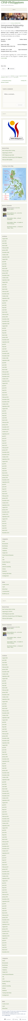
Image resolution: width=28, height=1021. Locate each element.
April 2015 (4, 491)
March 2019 (4, 394)
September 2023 (5, 298)
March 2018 (4, 420)
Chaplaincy (4, 550)
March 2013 (4, 530)
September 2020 (5, 360)
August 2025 (5, 259)
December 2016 (5, 452)
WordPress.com (5, 593)
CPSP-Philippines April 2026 (8, 155)
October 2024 (5, 277)
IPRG (7, 77)
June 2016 (4, 466)
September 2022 (5, 323)
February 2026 (5, 247)
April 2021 (4, 349)
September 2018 (5, 406)
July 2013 (4, 521)
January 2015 (5, 498)
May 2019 (4, 390)
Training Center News (6, 573)
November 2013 (5, 512)
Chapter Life (4, 552)
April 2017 (4, 443)
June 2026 (4, 241)
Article (3, 541)
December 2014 (5, 500)
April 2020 (4, 367)
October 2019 (5, 378)
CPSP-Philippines (12, 2)
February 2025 (5, 270)
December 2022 (5, 319)
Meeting (4, 564)
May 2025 (4, 266)
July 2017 (4, 436)
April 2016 (4, 470)
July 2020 (4, 362)
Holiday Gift (24, 80)
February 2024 (5, 291)
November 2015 (5, 479)
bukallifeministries (15, 23)
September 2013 (5, 516)
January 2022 (5, 337)
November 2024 (5, 275)
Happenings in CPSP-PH (7, 152)
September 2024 (5, 280)
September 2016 (5, 459)
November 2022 (5, 321)
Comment (20, 105)
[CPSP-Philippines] (14, 20)
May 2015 (4, 489)
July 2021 (4, 344)
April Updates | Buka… (12, 218)
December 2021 (5, 339)
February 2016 (5, 475)
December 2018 (5, 399)
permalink (16, 77)
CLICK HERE (4, 58)
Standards (4, 571)
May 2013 (4, 525)
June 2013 (4, 523)
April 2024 (4, 287)
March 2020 (4, 369)
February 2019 (5, 397)
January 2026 (5, 250)
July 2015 (4, 484)
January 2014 (5, 509)
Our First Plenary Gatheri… (13, 208)
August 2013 (5, 519)
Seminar (12, 75)
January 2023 (5, 316)
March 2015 (4, 493)
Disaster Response (6, 562)
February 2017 (5, 447)
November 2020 (5, 355)
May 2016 (4, 468)
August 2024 (5, 282)
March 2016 (4, 473)
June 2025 (4, 264)
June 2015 (4, 486)
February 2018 (5, 422)
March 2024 (4, 289)
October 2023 (5, 296)
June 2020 (4, 365)
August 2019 (5, 383)
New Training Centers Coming (8, 150)
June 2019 (4, 388)
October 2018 (5, 404)
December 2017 (5, 427)
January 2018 (5, 424)
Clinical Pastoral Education (7, 555)
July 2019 (4, 385)
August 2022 (5, 326)
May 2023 (4, 307)
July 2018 (4, 411)
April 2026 (4, 243)
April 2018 (4, 417)
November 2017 (5, 429)
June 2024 (4, 284)
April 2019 (4, 392)
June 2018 (4, 413)
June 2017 (4, 438)
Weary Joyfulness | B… (12, 213)
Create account (5, 584)
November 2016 (5, 454)
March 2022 (4, 335)
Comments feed (5, 591)
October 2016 (5, 457)
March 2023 (4, 312)
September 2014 (5, 505)
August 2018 (5, 408)
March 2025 (4, 268)
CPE (3, 557)
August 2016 (5, 461)
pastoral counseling (6, 566)
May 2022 (4, 332)
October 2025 (5, 254)
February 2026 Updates (7, 159)
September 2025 (5, 257)
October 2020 (5, 358)
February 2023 (5, 314)
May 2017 (4, 440)
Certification (4, 548)
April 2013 (4, 528)
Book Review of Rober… (12, 226)
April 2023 (4, 309)
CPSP (3, 559)
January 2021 (5, 351)
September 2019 (5, 381)
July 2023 (4, 303)
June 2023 (4, 305)
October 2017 (5, 431)
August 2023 (5, 300)
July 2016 (4, 463)
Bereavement (5, 543)
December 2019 (5, 374)
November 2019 (5, 376)
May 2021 (4, 346)
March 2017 (4, 445)
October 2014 (5, 502)
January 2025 (5, 273)
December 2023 (5, 293)
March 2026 (4, 245)
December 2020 (5, 353)
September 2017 (5, 434)
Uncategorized (5, 575)
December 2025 (5, 252)
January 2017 (5, 450)
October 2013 (5, 514)
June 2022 (4, 330)
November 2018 (5, 401)
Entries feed (4, 589)
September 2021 (5, 342)
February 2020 (5, 372)
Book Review (5, 546)
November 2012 (5, 532)
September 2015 (5, 482)
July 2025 (4, 261)
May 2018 (4, 415)
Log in (3, 586)
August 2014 (5, 507)
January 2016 (5, 477)
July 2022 (4, 328)
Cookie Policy (7, 1015)
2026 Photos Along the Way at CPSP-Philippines (12, 157)
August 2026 (5, 238)
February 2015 (5, 496)
